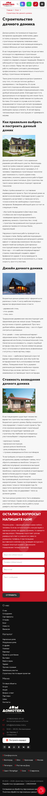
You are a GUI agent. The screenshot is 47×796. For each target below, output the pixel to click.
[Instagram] (5, 747)
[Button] (22, 4)
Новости (6, 626)
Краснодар (28, 760)
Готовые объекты (10, 683)
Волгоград (8, 760)
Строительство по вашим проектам (16, 673)
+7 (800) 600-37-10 (15, 719)
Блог (17, 10)
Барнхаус (6, 652)
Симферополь (10, 755)
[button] (17, 4)
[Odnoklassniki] (19, 747)
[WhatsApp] (14, 747)
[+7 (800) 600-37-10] (5, 720)
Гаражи (5, 664)
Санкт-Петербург (11, 771)
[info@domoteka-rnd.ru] (5, 725)
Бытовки (6, 658)
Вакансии (6, 629)
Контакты (6, 702)
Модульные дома (9, 642)
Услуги (5, 687)
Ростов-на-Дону (23, 765)
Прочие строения (9, 667)
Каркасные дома (9, 639)
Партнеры (6, 696)
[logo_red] (8, 3)
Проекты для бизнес (11, 655)
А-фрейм (6, 645)
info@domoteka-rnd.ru (16, 725)
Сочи (24, 771)
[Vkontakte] (24, 747)
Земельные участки (10, 670)
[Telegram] (9, 747)
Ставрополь (34, 771)
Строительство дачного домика (19, 13)
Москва (40, 760)
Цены (5, 699)
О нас (5, 610)
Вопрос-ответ (8, 693)
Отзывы (6, 620)
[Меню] (42, 4)
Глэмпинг (6, 648)
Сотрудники (7, 614)
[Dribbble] (28, 747)
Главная (10, 10)
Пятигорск (8, 765)
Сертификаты (8, 617)
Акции (5, 690)
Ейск (18, 760)
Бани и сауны (8, 661)
